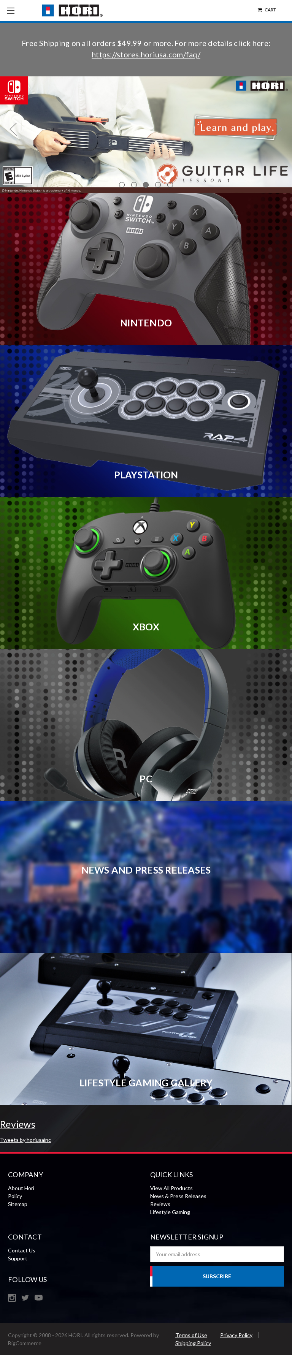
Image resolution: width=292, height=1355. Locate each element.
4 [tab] (158, 185)
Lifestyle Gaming (170, 1212)
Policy (15, 1196)
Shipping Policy (193, 1343)
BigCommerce (24, 1343)
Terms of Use (191, 1335)
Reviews (160, 1204)
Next (278, 129)
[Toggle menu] (10, 10)
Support (17, 1258)
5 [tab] (170, 185)
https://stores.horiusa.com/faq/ (146, 54)
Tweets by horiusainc (25, 1140)
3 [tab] (146, 185)
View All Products (171, 1188)
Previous (13, 129)
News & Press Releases (178, 1196)
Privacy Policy (236, 1335)
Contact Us (21, 1250)
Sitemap (17, 1204)
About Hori (21, 1188)
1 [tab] (122, 185)
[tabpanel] (146, 134)
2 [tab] (134, 185)
